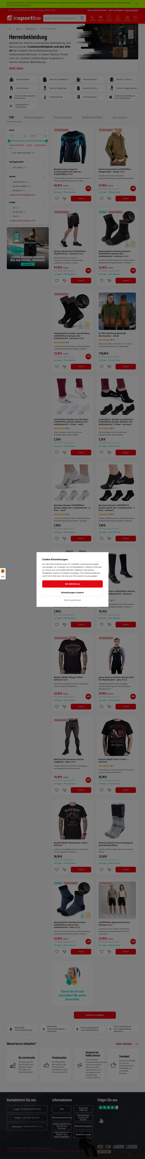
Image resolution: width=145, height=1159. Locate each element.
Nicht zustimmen (72, 600)
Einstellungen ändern (72, 592)
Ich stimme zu (72, 584)
